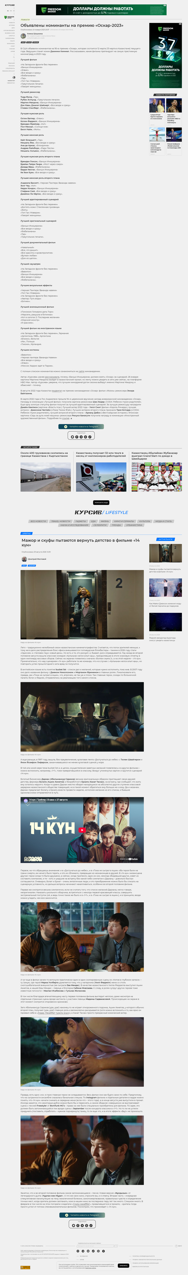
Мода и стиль (163, 521)
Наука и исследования (74, 525)
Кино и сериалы (124, 521)
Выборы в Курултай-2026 (141, 1266)
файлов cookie (90, 1268)
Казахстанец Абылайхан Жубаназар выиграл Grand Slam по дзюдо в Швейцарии (155, 456)
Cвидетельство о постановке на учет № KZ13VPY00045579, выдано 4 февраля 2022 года (45, 1255)
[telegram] (83, 1251)
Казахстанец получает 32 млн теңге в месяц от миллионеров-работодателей (101, 454)
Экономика (11, 43)
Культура (144, 521)
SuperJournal (10, 38)
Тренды (116, 525)
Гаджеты (80, 521)
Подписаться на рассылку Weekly (89, 1243)
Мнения (12, 49)
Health (12, 41)
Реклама (12, 66)
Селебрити (100, 525)
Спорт (13, 46)
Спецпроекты (10, 68)
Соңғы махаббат (81, 1204)
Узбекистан (11, 83)
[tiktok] (93, 1251)
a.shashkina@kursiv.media (35, 38)
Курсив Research (9, 30)
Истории (12, 25)
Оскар (29, 42)
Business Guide (10, 33)
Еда (93, 521)
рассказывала (52, 377)
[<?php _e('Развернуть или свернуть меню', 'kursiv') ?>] (14, 77)
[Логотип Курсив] (10, 5)
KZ (14, 11)
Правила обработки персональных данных (147, 1259)
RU (8, 11)
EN (11, 11)
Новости (12, 22)
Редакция (11, 63)
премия (35, 42)
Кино (23, 42)
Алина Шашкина (35, 34)
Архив (13, 51)
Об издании (84, 1256)
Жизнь (105, 521)
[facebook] (103, 1251)
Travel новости (60, 521)
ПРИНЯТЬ (124, 1266)
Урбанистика (134, 525)
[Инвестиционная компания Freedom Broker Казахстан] (9, 17)
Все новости (38, 521)
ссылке (65, 418)
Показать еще (101, 503)
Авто (13, 28)
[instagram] (78, 1251)
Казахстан (11, 80)
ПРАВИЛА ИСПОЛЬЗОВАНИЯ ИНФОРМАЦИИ (146, 1263)
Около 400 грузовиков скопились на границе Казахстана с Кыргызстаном (44, 454)
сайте (81, 371)
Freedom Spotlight (8, 71)
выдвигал (57, 391)
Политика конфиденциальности (144, 1256)
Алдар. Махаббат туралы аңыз (53, 1013)
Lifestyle (12, 35)
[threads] (98, 1251)
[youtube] (88, 1251)
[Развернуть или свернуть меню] (14, 57)
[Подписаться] (116, 1246)
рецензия (32, 565)
